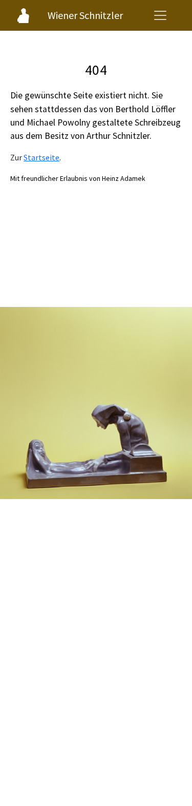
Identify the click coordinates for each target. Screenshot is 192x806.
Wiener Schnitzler (85, 15)
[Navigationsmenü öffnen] (160, 15)
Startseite (41, 157)
